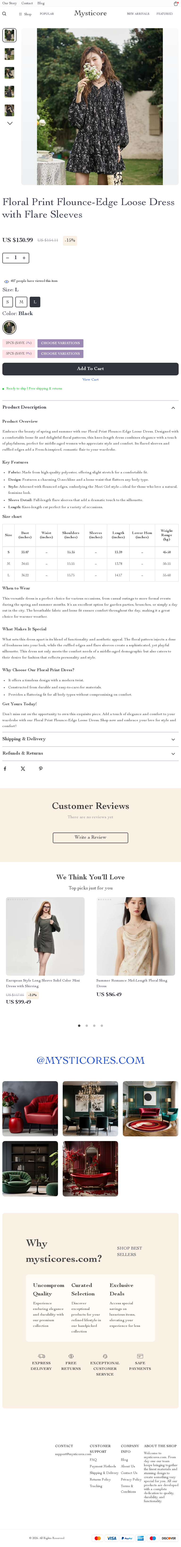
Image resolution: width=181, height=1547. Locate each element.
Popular (47, 14)
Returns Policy (100, 1479)
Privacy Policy (131, 1479)
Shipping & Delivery (104, 1473)
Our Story (9, 3)
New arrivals (138, 14)
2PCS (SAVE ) (19, 343)
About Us (128, 1466)
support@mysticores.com (73, 1454)
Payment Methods (103, 1466)
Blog (41, 3)
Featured (164, 14)
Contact (27, 3)
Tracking (96, 1486)
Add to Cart (90, 369)
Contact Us (129, 1473)
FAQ (93, 1460)
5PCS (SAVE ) (19, 353)
